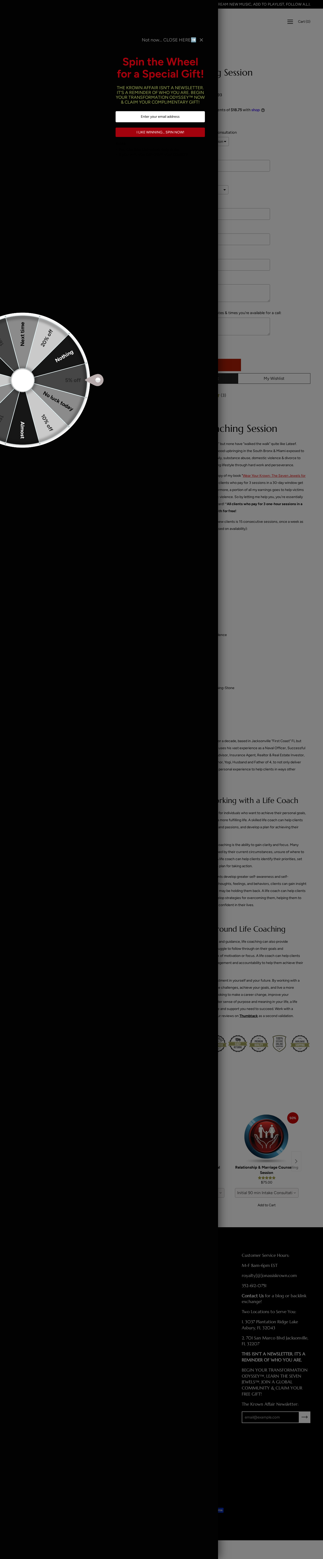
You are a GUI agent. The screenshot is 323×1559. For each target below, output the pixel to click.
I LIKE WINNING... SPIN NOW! (160, 132)
